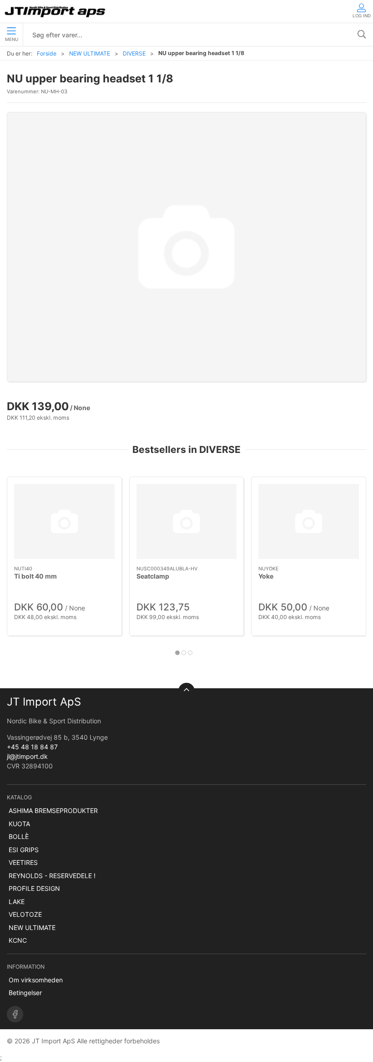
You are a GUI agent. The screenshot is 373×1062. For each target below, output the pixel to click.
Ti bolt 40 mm (35, 576)
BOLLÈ (19, 836)
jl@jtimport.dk (27, 756)
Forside (46, 53)
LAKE (17, 901)
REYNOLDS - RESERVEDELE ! (52, 875)
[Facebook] (15, 1014)
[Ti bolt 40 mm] (64, 521)
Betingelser (25, 992)
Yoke (265, 576)
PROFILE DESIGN (34, 888)
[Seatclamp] (186, 521)
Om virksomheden (36, 980)
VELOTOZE (25, 914)
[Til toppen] (186, 691)
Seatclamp (152, 576)
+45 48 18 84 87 (32, 747)
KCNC (18, 940)
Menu (11, 39)
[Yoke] (308, 521)
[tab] (177, 652)
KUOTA (19, 824)
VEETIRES (23, 862)
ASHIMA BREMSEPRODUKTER (53, 810)
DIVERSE (134, 53)
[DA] (55, 11)
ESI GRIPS (24, 850)
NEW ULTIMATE (89, 53)
